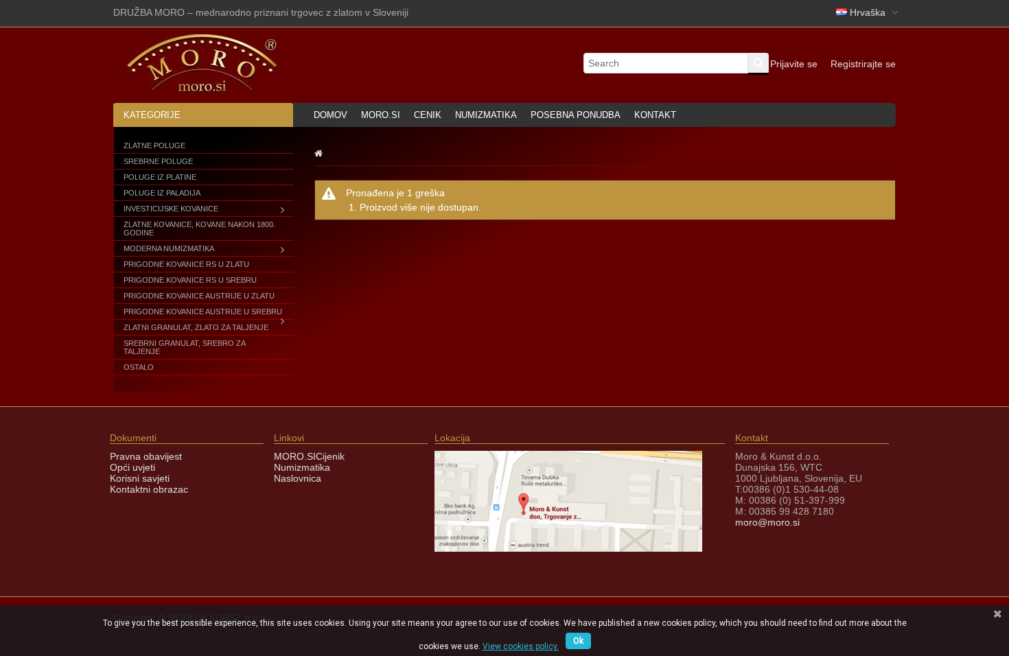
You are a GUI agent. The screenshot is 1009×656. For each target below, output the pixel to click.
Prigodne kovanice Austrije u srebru (203, 311)
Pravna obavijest (146, 456)
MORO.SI (295, 456)
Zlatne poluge (154, 145)
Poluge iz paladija (162, 193)
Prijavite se (793, 63)
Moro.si (380, 115)
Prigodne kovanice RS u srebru (190, 280)
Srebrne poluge (158, 161)
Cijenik (330, 456)
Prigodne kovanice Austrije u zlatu (199, 296)
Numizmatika (486, 115)
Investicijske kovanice (171, 208)
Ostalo (139, 367)
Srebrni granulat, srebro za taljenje (184, 347)
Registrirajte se (863, 63)
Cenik (427, 115)
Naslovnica (297, 478)
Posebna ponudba (576, 115)
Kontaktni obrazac (149, 489)
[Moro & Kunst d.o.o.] (202, 89)
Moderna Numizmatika (169, 248)
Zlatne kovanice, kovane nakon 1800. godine (199, 228)
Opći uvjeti (132, 467)
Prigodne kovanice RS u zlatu (186, 264)
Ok (578, 641)
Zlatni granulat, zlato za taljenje (196, 327)
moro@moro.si (767, 522)
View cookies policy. (521, 646)
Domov (330, 115)
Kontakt (655, 115)
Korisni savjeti (140, 478)
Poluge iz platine (160, 177)
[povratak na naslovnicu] (318, 153)
